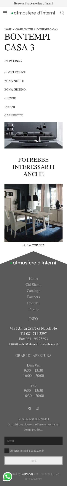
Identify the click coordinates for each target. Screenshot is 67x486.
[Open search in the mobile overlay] (62, 12)
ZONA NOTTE (14, 81)
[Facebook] (30, 408)
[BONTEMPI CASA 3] (33, 135)
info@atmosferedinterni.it (38, 343)
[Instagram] (37, 408)
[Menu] (5, 12)
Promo (33, 308)
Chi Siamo (33, 284)
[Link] (33, 12)
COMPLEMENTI (24, 29)
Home (33, 278)
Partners (33, 296)
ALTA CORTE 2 (33, 245)
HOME (8, 29)
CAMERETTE (13, 115)
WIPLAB (27, 474)
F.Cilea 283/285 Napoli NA (36, 328)
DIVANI (9, 107)
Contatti (33, 302)
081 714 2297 (36, 333)
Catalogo (33, 290)
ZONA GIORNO (15, 89)
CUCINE (10, 98)
